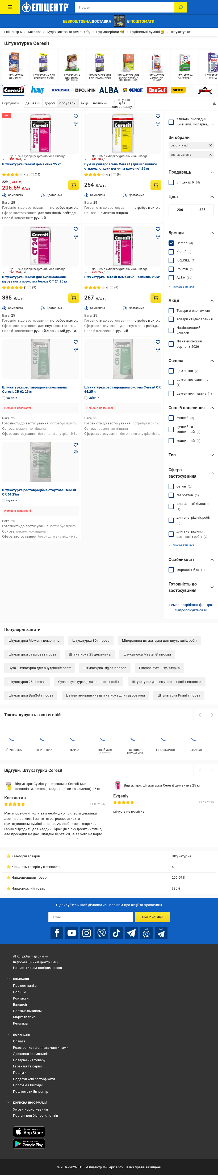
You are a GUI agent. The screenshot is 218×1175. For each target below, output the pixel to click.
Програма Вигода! (28, 1085)
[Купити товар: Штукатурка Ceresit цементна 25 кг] (73, 185)
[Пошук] (180, 7)
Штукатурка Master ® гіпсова (147, 654)
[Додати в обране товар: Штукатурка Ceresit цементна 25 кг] (76, 116)
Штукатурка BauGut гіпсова (31, 695)
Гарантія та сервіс (28, 1066)
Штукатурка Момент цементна (34, 640)
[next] (212, 715)
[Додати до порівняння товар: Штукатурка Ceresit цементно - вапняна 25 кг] (158, 237)
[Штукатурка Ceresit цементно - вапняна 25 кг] (122, 246)
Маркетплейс (24, 1017)
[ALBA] (109, 90)
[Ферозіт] (133, 90)
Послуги (20, 1073)
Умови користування (30, 1109)
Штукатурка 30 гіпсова (90, 640)
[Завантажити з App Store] (29, 1131)
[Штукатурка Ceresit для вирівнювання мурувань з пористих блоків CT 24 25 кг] (40, 246)
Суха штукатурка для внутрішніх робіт (40, 668)
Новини (19, 992)
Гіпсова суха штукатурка (159, 668)
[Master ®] (205, 90)
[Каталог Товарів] (10, 7)
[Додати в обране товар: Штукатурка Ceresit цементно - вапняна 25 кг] (158, 229)
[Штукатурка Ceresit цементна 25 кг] (40, 133)
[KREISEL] (61, 90)
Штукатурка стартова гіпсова (32, 654)
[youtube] (71, 933)
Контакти (21, 998)
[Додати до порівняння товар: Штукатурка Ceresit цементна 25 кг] (76, 124)
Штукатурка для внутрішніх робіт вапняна (166, 682)
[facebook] (57, 933)
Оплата (19, 1041)
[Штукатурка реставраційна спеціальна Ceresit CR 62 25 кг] (40, 359)
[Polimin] (85, 90)
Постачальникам (27, 1011)
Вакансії (20, 1004)
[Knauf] (37, 90)
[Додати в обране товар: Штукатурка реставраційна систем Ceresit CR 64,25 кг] (158, 342)
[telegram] (131, 933)
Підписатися (152, 917)
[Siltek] (181, 90)
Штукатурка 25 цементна (89, 654)
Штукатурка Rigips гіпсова (104, 668)
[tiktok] (116, 933)
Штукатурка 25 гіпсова (27, 682)
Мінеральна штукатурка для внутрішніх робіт (159, 640)
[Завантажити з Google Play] (29, 1144)
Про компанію (25, 986)
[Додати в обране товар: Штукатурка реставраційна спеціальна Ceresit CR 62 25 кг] (76, 342)
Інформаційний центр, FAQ (35, 962)
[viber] (101, 933)
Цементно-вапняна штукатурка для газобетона (105, 695)
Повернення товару (29, 1060)
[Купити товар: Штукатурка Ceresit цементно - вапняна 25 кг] (155, 298)
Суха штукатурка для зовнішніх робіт (88, 682)
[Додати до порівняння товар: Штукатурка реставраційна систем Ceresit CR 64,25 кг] (158, 349)
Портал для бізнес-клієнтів (35, 1115)
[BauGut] (157, 90)
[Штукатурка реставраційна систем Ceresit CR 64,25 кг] (122, 359)
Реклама (20, 1023)
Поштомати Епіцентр (30, 1092)
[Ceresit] (13, 90)
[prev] (200, 715)
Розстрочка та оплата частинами (41, 1048)
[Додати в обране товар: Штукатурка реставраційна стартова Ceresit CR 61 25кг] (76, 445)
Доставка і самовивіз (31, 1054)
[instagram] (86, 933)
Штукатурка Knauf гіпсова (179, 695)
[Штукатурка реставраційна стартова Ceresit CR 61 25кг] (40, 462)
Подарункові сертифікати (34, 1079)
